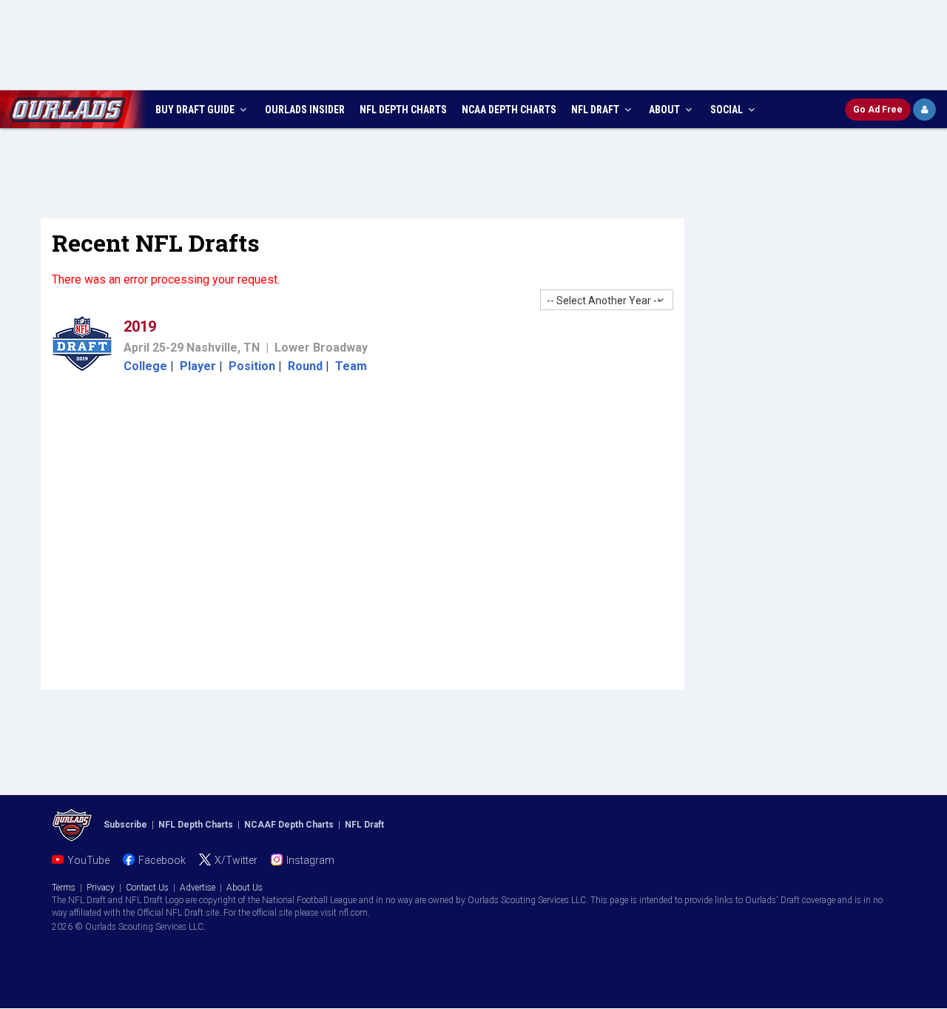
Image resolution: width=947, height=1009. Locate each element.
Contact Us (147, 887)
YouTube (88, 860)
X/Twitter (236, 860)
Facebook (162, 860)
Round (305, 366)
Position (252, 366)
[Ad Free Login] (924, 109)
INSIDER (305, 109)
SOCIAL (727, 109)
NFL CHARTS (403, 109)
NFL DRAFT (596, 109)
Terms (63, 887)
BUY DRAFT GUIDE (196, 109)
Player (198, 366)
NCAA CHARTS (509, 109)
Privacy (101, 887)
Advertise (197, 887)
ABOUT (665, 109)
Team (351, 366)
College (145, 366)
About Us (244, 887)
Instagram (310, 860)
